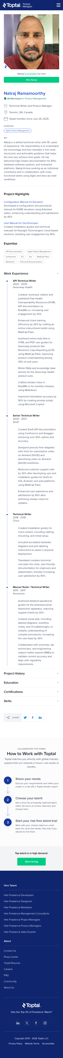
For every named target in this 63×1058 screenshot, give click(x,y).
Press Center (11, 957)
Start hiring (31, 861)
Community (10, 981)
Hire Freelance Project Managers (22, 919)
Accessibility (48, 1043)
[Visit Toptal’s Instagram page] (45, 1023)
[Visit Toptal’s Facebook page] (36, 1023)
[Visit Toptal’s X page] (27, 1023)
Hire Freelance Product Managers (22, 925)
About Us (9, 987)
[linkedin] (40, 718)
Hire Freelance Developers (19, 895)
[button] (31, 273)
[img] (25, 98)
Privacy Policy (15, 1043)
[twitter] (25, 718)
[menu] (58, 5)
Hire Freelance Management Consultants (26, 913)
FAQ (6, 975)
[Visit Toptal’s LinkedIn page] (18, 1023)
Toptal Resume (12, 963)
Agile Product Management (18, 130)
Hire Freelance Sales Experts (20, 932)
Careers (8, 969)
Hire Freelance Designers (18, 901)
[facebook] (32, 718)
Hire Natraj (31, 79)
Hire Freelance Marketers (18, 907)
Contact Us (10, 950)
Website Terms (32, 1043)
